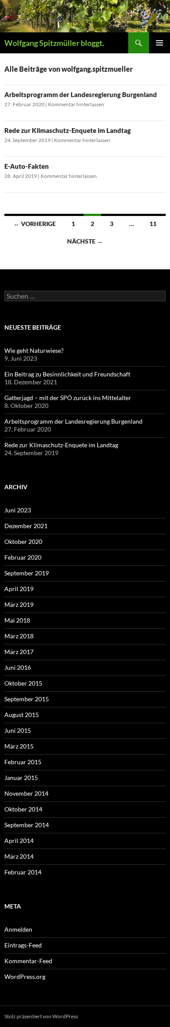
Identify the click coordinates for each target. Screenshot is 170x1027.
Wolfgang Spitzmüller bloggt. (54, 43)
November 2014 (26, 793)
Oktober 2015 (23, 683)
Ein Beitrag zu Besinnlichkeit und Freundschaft (67, 374)
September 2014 (26, 825)
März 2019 (19, 604)
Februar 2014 (22, 872)
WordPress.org (24, 976)
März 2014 (19, 856)
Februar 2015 (22, 762)
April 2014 (19, 840)
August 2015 (21, 714)
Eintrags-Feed (23, 945)
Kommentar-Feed (28, 960)
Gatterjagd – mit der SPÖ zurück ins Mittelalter (67, 397)
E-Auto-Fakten (26, 166)
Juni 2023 (17, 510)
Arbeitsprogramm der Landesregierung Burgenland (80, 94)
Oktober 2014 (23, 809)
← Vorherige (35, 223)
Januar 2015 (21, 777)
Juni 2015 (17, 730)
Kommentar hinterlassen (76, 104)
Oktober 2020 (23, 541)
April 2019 (19, 588)
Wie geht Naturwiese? (34, 350)
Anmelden (18, 929)
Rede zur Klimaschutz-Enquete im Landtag (67, 130)
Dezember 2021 (26, 525)
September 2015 (26, 699)
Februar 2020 (22, 557)
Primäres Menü (159, 42)
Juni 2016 (17, 667)
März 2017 (19, 651)
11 (153, 223)
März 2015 (19, 746)
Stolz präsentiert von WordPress (41, 1016)
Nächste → (85, 241)
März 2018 (19, 636)
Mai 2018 (17, 620)
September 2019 (26, 573)
